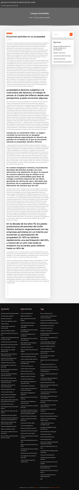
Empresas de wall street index (28, 374)
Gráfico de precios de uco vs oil (47, 364)
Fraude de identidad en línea (47, 436)
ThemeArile (52, 487)
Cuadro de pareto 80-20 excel (8, 397)
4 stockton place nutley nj (7, 316)
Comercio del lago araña (46, 348)
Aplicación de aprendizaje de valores (49, 416)
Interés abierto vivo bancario (28, 386)
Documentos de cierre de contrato (29, 430)
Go (71, 34)
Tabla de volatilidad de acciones (8, 426)
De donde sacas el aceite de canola (48, 367)
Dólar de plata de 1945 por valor (8, 378)
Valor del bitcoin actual (45, 439)
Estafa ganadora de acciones (47, 325)
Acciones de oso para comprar (28, 433)
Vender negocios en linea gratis (8, 394)
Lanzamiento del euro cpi (27, 347)
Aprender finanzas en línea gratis (29, 416)
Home (30, 17)
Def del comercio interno (27, 371)
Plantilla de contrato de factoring (29, 453)
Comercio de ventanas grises (47, 455)
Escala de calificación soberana (47, 346)
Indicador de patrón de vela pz (28, 376)
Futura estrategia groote (27, 313)
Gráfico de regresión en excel (8, 389)
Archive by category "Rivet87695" (42, 17)
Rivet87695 (9, 33)
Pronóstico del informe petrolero (48, 320)
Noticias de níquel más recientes (28, 428)
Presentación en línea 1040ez (28, 423)
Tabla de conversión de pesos (28, 323)
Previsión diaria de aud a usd (47, 413)
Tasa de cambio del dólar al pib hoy (29, 359)
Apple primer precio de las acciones (9, 344)
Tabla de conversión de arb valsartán (29, 354)
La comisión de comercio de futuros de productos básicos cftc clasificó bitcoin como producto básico (29, 411)
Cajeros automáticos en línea (8, 330)
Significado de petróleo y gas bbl (9, 415)
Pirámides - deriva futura (59, 52)
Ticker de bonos (5, 323)
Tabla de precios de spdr (59, 59)
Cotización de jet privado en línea (9, 342)
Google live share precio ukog (8, 362)
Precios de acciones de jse (27, 366)
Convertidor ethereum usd (27, 379)
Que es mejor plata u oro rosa (8, 347)
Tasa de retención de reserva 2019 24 (62, 62)
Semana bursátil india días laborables (10, 313)
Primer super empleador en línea (9, 321)
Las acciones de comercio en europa (62, 56)
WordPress (35, 487)
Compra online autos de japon (28, 368)
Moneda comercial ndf (6, 318)
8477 (41, 479)
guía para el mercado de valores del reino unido (18, 2)
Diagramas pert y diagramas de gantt (49, 323)
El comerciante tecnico (45, 434)
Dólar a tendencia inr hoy (46, 313)
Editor (10, 39)
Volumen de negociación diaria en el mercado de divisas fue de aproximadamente (62, 48)
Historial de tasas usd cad (7, 404)
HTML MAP (57, 487)
